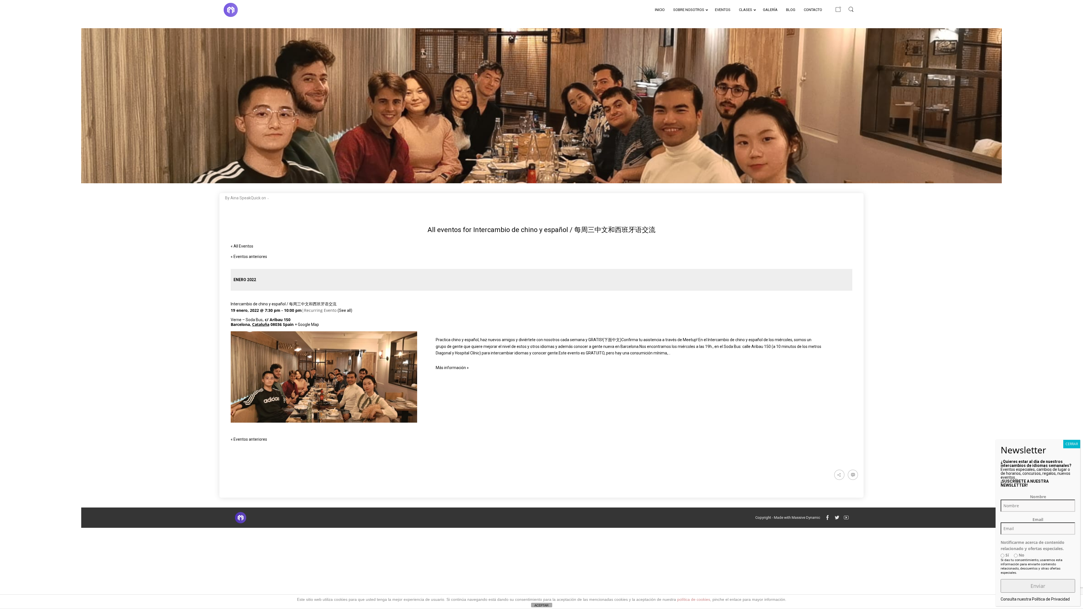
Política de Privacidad (1051, 599)
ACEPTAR (541, 605)
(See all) (345, 310)
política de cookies (693, 599)
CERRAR (1072, 444)
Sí (1006, 555)
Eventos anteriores (249, 256)
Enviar (1038, 585)
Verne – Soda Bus (247, 319)
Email (1038, 519)
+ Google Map (307, 324)
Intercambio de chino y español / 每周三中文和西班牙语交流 (283, 304)
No (1021, 555)
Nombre (1038, 496)
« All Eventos (242, 246)
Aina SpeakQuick (245, 198)
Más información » (452, 367)
